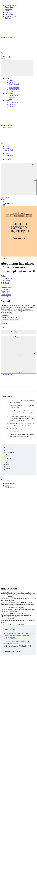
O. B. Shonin (5, 283)
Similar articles (9, 483)
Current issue (9, 7)
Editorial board (14, 84)
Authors (7, 153)
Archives (8, 148)
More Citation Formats (18, 332)
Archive (7, 11)
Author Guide (13, 95)
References (18, 337)
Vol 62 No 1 (9, 150)
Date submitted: (6, 287)
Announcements (10, 16)
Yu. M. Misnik (7, 278)
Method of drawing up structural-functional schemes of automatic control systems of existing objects (18, 634)
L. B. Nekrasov (6, 281)
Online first (8, 9)
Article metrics (9, 159)
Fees (10, 99)
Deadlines (12, 97)
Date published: (6, 295)
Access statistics (14, 88)
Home (7, 146)
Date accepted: (5, 291)
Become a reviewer (7, 127)
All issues (12, 106)
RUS (4, 205)
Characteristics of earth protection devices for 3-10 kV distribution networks (18, 642)
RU (2, 53)
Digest (7, 12)
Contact (11, 91)
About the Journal (11, 5)
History (11, 80)
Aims (11, 82)
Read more (5, 315)
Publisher (12, 86)
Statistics (8, 18)
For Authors (9, 14)
